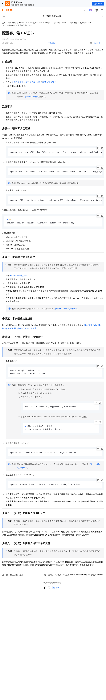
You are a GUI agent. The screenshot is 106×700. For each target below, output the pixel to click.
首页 (4, 22)
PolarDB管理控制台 (19, 275)
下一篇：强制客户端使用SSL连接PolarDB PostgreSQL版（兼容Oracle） (72, 574)
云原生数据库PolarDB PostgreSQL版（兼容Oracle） (47, 22)
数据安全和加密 (85, 22)
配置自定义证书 (49, 82)
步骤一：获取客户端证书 (66, 308)
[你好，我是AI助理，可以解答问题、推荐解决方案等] (90, 10)
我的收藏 (97, 43)
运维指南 (73, 22)
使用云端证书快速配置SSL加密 (26, 82)
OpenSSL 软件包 (31, 96)
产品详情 (51, 43)
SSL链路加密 (10, 25)
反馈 (57, 587)
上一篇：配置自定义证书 (12, 574)
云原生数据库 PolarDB (16, 22)
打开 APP (98, 3)
